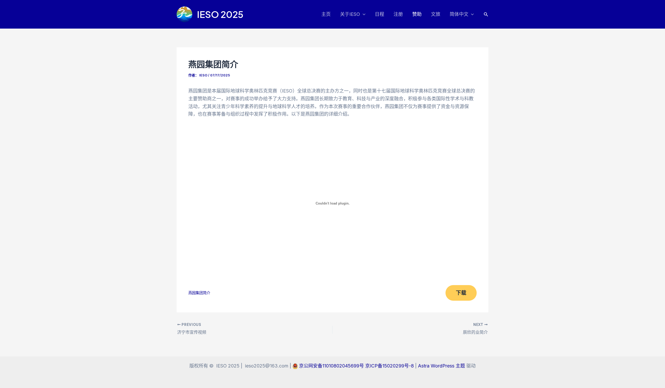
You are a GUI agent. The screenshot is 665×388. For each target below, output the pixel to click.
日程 (379, 14)
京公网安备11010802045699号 (332, 366)
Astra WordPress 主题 (441, 366)
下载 (461, 293)
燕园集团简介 (199, 293)
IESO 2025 (220, 14)
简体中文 (459, 14)
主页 (326, 14)
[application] (362, 14)
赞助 (417, 14)
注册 (398, 14)
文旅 (435, 14)
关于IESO (350, 14)
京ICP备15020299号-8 (390, 366)
